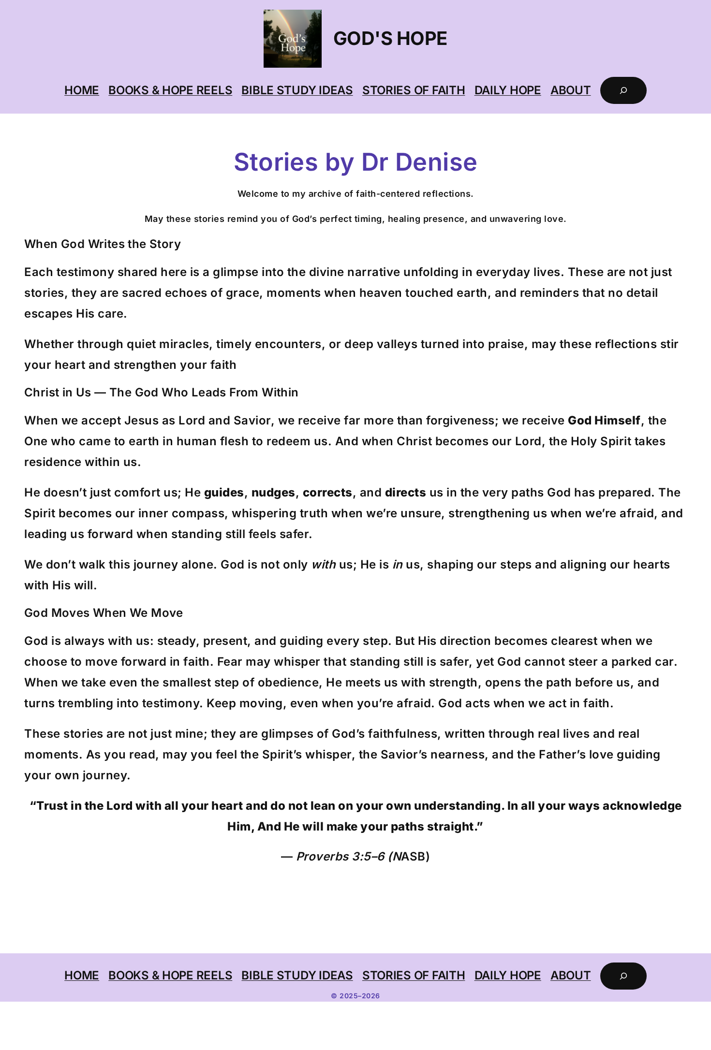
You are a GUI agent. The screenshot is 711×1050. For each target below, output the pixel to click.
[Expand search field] (623, 90)
